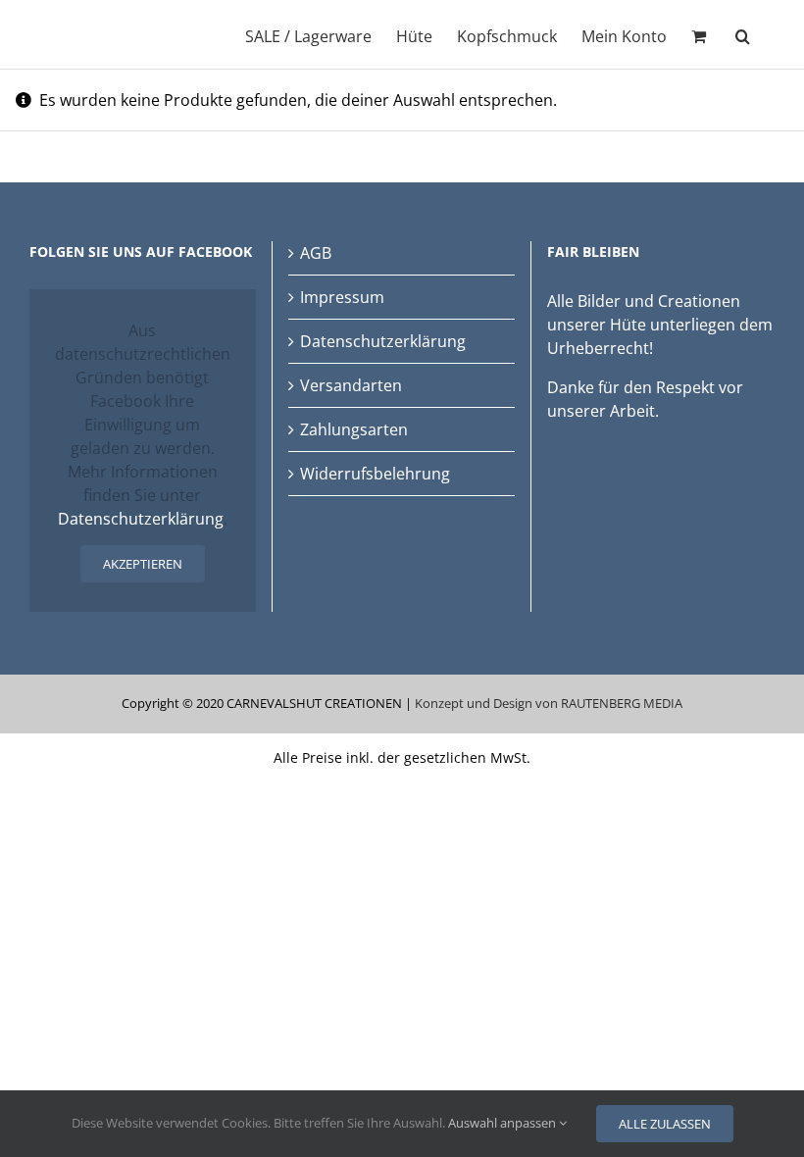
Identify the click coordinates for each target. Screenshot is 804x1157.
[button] (742, 34)
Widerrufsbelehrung (375, 473)
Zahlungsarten (354, 429)
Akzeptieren (142, 564)
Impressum (342, 297)
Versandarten (351, 385)
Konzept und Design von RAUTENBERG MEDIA (548, 703)
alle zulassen (665, 1123)
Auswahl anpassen (503, 1123)
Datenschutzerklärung (141, 518)
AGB (315, 253)
